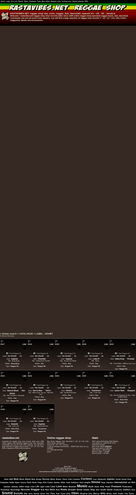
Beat (16, 479)
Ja (21, 356)
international (120, 482)
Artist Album (48, 328)
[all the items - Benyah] (81, 152)
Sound (7, 493)
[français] (2, 23)
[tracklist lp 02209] (89, 300)
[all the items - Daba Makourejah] (65, 152)
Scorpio (72, 489)
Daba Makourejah (56, 153)
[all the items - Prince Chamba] (76, 50)
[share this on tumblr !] (25, 351)
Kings (27, 487)
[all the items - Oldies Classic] (61, 123)
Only (102, 486)
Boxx (52, 479)
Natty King (119, 359)
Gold (68, 482)
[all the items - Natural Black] (20, 390)
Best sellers (46, 1)
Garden (57, 482)
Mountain (72, 487)
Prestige (130, 359)
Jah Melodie (54, 51)
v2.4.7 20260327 (106, 446)
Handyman (87, 153)
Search (20, 1)
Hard (81, 482)
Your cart (14, 1)
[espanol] (5, 23)
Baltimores (67, 102)
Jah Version (54, 303)
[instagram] (128, 464)
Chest (64, 479)
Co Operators (66, 221)
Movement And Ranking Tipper (77, 119)
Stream (36, 493)
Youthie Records (56, 320)
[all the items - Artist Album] (55, 327)
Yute (126, 493)
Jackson (7, 487)
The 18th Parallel (65, 238)
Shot (97, 490)
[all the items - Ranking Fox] (61, 101)
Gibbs (63, 482)
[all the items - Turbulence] (102, 390)
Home (3, 1)
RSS (86, 1)
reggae (59, 13)
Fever (34, 482)
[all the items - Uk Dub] (55, 55)
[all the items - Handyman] (93, 152)
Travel (62, 493)
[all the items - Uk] (77, 115)
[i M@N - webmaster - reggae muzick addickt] (79, 468)
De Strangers (66, 34)
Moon (65, 487)
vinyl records (51, 16)
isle (129, 482)
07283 (3, 409)
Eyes (17, 482)
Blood (27, 479)
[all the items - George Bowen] (63, 118)
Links (47, 487)
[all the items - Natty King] (126, 358)
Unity (68, 493)
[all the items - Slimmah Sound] (93, 50)
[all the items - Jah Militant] (61, 166)
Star (26, 493)
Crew (95, 479)
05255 (30, 376)
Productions (127, 487)
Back (6, 479)
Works (109, 494)
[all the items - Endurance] (85, 67)
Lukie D (96, 359)
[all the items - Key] (45, 363)
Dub (63, 441)
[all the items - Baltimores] (73, 101)
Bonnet (46, 479)
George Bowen (55, 119)
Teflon (48, 391)
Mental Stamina (56, 150)
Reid (42, 490)
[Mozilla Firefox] (91, 473)
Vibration (84, 493)
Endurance (79, 68)
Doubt (118, 479)
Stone (30, 493)
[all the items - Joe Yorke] (58, 220)
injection (109, 482)
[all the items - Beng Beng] (21, 363)
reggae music (107, 16)
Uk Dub (51, 55)
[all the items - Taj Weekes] (60, 33)
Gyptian (14, 359)
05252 (84, 344)
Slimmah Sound (84, 51)
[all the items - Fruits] (55, 235)
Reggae (58, 441)
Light (42, 487)
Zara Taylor (53, 187)
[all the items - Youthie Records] (65, 320)
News (26, 1)
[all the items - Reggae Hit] (58, 38)
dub (67, 13)
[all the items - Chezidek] (47, 358)
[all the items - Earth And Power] (65, 98)
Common (76, 479)
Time (52, 493)
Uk (74, 116)
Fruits (51, 235)
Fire (44, 482)
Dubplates (4, 482)
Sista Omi (67, 68)
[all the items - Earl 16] (56, 238)
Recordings (15, 490)
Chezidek (42, 359)
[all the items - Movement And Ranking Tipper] (92, 118)
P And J (52, 116)
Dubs (11, 482)
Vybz (90, 493)
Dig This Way (55, 31)
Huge (103, 482)
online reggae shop (82, 16)
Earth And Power (56, 99)
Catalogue (32, 1)
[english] (8, 23)
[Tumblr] (131, 464)
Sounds (18, 493)
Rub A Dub (124, 399)
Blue (33, 479)
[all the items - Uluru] (55, 286)
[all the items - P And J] (57, 115)
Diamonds (102, 479)
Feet (29, 482)
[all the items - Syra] (72, 152)
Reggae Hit (53, 38)
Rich (47, 490)
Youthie (52, 323)
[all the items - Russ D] (83, 33)
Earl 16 (52, 238)
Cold (70, 479)
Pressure (116, 486)
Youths (120, 494)
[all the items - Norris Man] (44, 390)
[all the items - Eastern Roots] (62, 169)
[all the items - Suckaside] (59, 289)
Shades (86, 490)
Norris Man (37, 391)
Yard (115, 493)
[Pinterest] (134, 464)
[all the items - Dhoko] (56, 132)
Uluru (51, 286)
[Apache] (54, 473)
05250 (57, 344)
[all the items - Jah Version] (61, 303)
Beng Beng (15, 363)
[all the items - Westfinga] (85, 238)
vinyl (89, 18)
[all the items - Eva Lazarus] (60, 272)
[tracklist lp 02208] (89, 317)
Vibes (75, 493)
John (21, 486)
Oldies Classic (54, 123)
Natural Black (12, 391)
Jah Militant (54, 167)
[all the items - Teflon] (52, 390)
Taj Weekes (53, 34)
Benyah (76, 153)
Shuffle (103, 490)
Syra (68, 153)
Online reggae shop (59, 437)
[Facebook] (123, 464)
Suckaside (53, 289)
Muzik (91, 486)
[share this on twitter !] (18, 351)
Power (107, 487)
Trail (58, 494)
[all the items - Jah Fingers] (71, 115)
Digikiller (111, 479)
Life (37, 486)
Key (42, 363)
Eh (74, 201)
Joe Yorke (53, 221)
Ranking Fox (54, 102)
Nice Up (52, 269)
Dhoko (52, 133)
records (95, 18)
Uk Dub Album (54, 311)
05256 (57, 376)
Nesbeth (14, 424)
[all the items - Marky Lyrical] (76, 135)
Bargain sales (56, 1)
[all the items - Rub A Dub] (129, 399)
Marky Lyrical (69, 136)
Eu (65, 31)
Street (42, 493)
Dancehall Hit (49, 294)
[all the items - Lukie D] (101, 358)
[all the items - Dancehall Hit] (55, 293)
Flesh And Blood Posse (59, 201)
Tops (39, 1)
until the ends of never (68, 468)
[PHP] (72, 473)
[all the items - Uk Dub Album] (60, 310)
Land (32, 487)
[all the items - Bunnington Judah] (66, 84)
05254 (3, 376)
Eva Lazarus (54, 272)
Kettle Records (55, 252)
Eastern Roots (55, 170)
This (47, 493)
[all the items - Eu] (68, 30)
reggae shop (36, 13)
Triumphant (42, 429)
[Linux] (44, 473)
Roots (64, 489)
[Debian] (82, 473)
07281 (111, 376)
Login (8, 1)
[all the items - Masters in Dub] (64, 184)
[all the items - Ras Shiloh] (16, 393)
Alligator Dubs (67, 187)
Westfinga (79, 238)
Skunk (110, 490)
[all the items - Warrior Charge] (64, 218)
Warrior (96, 494)
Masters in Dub (55, 184)
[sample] (92, 28)
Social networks (78, 1)
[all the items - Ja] (23, 355)
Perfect (69, 391)
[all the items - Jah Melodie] (60, 50)
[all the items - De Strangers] (74, 33)
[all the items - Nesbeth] (19, 423)
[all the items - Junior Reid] (126, 390)
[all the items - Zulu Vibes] (60, 81)
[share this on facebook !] (22, 351)
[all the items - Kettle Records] (64, 252)
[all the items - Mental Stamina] (64, 149)
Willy (103, 493)
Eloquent (131, 391)
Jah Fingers (64, 116)
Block (21, 479)
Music (82, 486)
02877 (3, 344)
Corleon (86, 478)
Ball (11, 479)
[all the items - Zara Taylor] (60, 186)
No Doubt (12, 356)
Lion (52, 486)
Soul (133, 490)
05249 (30, 344)
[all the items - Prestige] (122, 361)
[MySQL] (63, 473)
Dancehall (69, 441)
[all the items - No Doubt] (18, 355)
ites (133, 482)
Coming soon (67, 1)
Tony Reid (53, 255)
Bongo (39, 479)
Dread (124, 479)
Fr (62, 82)
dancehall (75, 13)
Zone (131, 493)
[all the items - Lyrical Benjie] (62, 67)
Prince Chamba (68, 51)
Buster (58, 479)
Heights (87, 482)
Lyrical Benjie (54, 68)
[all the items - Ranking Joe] (61, 203)
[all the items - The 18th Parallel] (73, 238)
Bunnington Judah (56, 85)
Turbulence (96, 391)
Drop (129, 479)
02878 (30, 409)
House (95, 482)
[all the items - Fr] (65, 81)
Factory (23, 482)
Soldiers (126, 490)
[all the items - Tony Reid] (58, 255)
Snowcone (117, 490)
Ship (92, 490)
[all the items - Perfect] (73, 390)
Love (59, 486)
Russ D (79, 34)
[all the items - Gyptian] (19, 358)
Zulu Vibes (53, 82)
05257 (84, 376)
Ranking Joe (54, 204)
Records (25, 489)
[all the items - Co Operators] (73, 220)
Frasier (50, 482)
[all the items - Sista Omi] (73, 67)
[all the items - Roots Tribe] (61, 47)
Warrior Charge (55, 218)
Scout (79, 489)
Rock (52, 489)
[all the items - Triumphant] (48, 428)
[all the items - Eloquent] (122, 393)
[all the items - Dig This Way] (62, 30)
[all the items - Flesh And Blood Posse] (71, 201)
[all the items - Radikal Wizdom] (57, 104)
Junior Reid (119, 391)
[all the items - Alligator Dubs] (75, 186)
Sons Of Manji (55, 136)
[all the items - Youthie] (56, 323)
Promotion (5, 490)
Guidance (75, 482)
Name (96, 487)
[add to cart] (95, 28)
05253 (111, 344)
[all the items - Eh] (77, 201)
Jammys (14, 487)
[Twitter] (125, 464)
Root (58, 490)
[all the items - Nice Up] (57, 269)
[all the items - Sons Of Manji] (62, 135)
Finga (40, 482)
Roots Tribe (54, 48)
